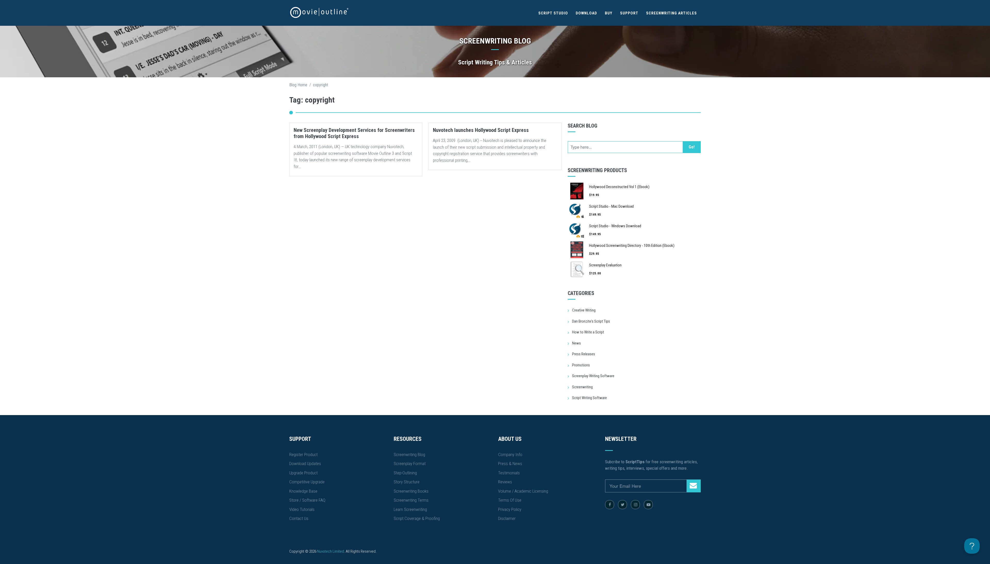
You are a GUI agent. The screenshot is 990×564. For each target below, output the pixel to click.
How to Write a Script (588, 332)
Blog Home (298, 84)
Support (629, 13)
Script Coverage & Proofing (417, 518)
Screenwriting (582, 387)
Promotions (581, 365)
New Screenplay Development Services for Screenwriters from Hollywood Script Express (354, 133)
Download (586, 13)
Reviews (505, 481)
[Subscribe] (694, 485)
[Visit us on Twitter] (622, 504)
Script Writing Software (589, 397)
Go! (692, 147)
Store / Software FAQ (307, 500)
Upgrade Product (303, 472)
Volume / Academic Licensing (523, 491)
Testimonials (509, 472)
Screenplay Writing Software (593, 376)
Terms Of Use (509, 500)
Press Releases (583, 354)
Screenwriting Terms (411, 500)
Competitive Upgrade (307, 481)
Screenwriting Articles (671, 13)
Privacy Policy (509, 509)
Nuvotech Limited (330, 551)
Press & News (510, 463)
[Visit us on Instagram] (635, 504)
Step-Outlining (405, 472)
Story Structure (406, 481)
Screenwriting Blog (409, 454)
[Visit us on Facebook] (609, 504)
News (576, 343)
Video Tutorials (302, 509)
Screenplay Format (410, 463)
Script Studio (553, 13)
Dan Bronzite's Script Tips (591, 321)
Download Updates (305, 463)
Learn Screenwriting (410, 509)
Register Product (303, 454)
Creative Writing (584, 310)
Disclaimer (507, 518)
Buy (608, 13)
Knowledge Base (303, 491)
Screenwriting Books (411, 491)
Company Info (510, 454)
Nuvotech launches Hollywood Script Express (481, 130)
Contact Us (298, 518)
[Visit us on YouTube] (648, 504)
